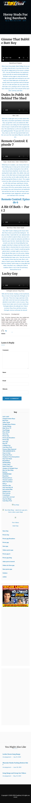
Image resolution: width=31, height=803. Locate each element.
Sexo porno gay (7, 569)
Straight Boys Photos (9, 424)
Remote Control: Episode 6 (15, 201)
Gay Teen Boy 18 (8, 487)
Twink (17, 325)
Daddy (3, 320)
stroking (22, 323)
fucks (15, 320)
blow (18, 317)
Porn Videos (15, 522)
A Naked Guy (6, 445)
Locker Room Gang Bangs (11, 754)
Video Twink (6, 422)
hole (24, 320)
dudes (11, 320)
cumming (23, 319)
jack (14, 322)
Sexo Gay (5, 434)
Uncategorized (15, 314)
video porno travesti (9, 561)
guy (18, 320)
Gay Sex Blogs (7, 499)
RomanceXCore (7, 478)
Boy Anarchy (6, 493)
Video (21, 325)
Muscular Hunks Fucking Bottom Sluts (15, 763)
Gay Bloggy (6, 430)
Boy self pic (6, 432)
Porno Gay (6, 435)
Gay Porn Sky (7, 485)
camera (8, 319)
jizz (21, 322)
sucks (8, 325)
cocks (15, 319)
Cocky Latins (6, 464)
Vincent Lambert (7, 479)
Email (4, 380)
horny (3, 322)
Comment (5, 350)
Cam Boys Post (7, 447)
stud (26, 323)
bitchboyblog (7, 462)
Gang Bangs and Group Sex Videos (14, 773)
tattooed (12, 325)
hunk (10, 322)
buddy (3, 319)
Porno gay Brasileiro (9, 437)
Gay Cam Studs (7, 458)
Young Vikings (7, 426)
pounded (8, 323)
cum (19, 319)
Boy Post (5, 420)
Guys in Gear (7, 453)
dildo (7, 320)
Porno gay (6, 439)
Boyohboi (5, 476)
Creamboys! (6, 495)
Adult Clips (15, 526)
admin (24, 20)
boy (21, 317)
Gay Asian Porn (7, 455)
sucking (4, 325)
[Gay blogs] (15, 505)
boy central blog (7, 489)
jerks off (18, 322)
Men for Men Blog (8, 470)
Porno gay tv (6, 554)
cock (12, 319)
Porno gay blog (7, 557)
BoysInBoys (6, 460)
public (13, 323)
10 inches (7, 317)
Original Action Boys (9, 418)
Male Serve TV (7, 428)
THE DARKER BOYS (9, 451)
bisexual (13, 317)
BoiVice (5, 472)
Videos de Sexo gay (8, 565)
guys (21, 320)
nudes (3, 323)
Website (5, 389)
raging (17, 323)
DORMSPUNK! (7, 474)
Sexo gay (5, 441)
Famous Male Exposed (9, 449)
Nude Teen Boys (7, 481)
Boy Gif (5, 443)
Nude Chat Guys (7, 466)
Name (4, 372)
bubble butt (26, 317)
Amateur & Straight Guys (10, 468)
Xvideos (5, 573)
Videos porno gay (8, 550)
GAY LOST (6, 416)
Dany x (5, 483)
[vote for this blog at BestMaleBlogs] (15, 511)
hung (6, 322)
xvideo (5, 577)
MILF (24, 322)
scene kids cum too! (9, 497)
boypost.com (6, 491)
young (25, 325)
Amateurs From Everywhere (11, 457)
